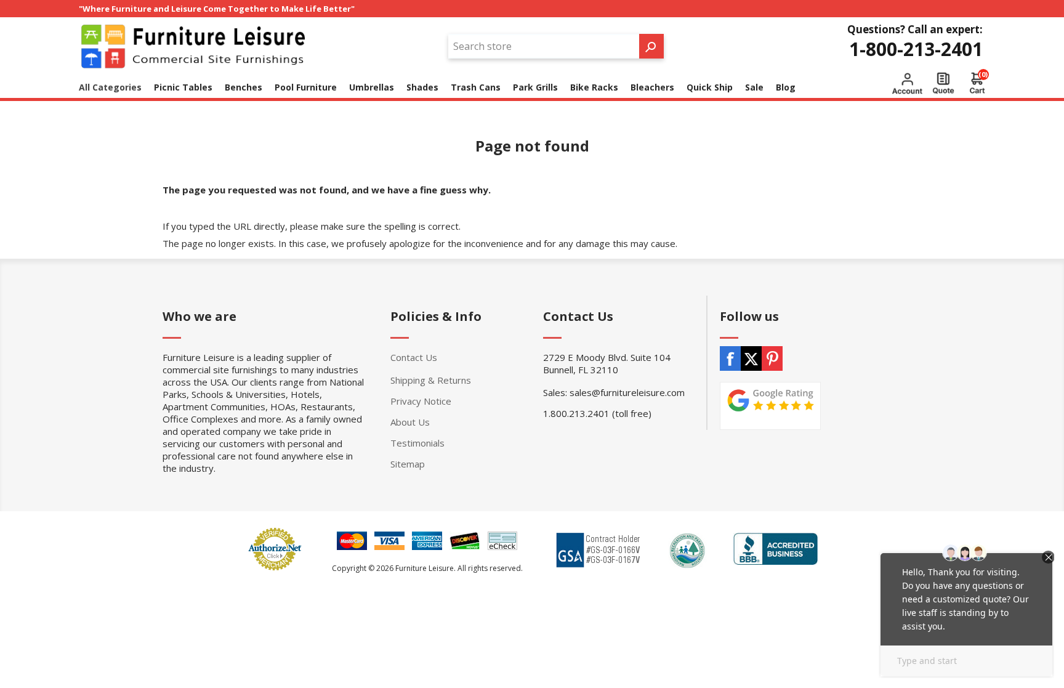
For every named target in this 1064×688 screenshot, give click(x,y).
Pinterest (772, 358)
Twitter (751, 358)
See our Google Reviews (770, 406)
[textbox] (543, 46)
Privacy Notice (420, 401)
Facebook (730, 358)
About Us (410, 422)
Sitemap (407, 464)
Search (651, 46)
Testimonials (417, 443)
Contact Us (413, 357)
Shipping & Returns (430, 380)
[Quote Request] (943, 83)
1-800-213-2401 (916, 49)
